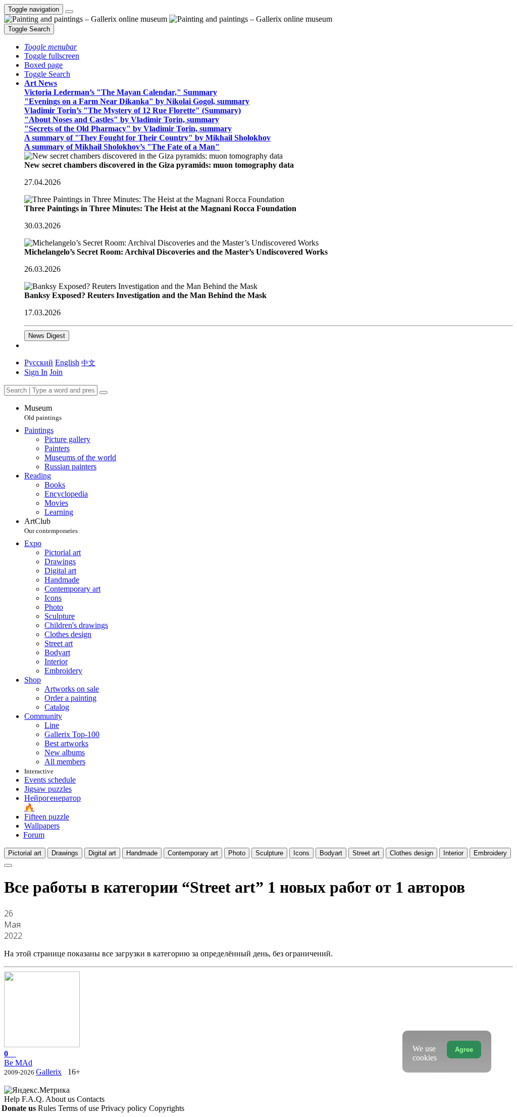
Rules (48, 1108)
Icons (301, 853)
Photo (236, 853)
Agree (464, 1049)
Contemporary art (193, 853)
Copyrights (166, 1108)
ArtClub (51, 526)
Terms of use (79, 1108)
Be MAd (18, 1058)
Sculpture (269, 853)
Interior (453, 853)
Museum (43, 412)
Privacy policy (125, 1108)
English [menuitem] (67, 362)
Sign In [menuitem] (35, 372)
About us (61, 1099)
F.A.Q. (33, 1099)
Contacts (91, 1099)
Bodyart (331, 853)
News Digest (46, 335)
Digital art (102, 853)
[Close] (103, 392)
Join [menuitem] (56, 372)
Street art (366, 853)
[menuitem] (88, 362)
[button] (50, 46)
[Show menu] (69, 11)
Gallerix (49, 1071)
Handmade (142, 853)
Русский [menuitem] (38, 362)
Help (13, 1099)
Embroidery (490, 853)
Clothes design (411, 853)
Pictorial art (24, 853)
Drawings (64, 853)
